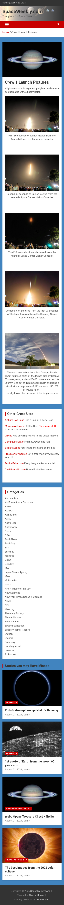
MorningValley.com (15, 426)
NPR (7, 605)
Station (9, 633)
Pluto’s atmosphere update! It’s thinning (31, 710)
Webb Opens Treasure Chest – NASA (29, 816)
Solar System (12, 621)
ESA (7, 547)
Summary (10, 642)
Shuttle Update (13, 617)
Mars (7, 576)
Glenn (8, 559)
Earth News (11, 539)
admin (27, 714)
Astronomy (11, 527)
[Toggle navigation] (6, 24)
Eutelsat (9, 551)
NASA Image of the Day (18, 588)
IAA (7, 568)
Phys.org (9, 609)
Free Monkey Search (16, 453)
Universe (9, 650)
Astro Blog (10, 522)
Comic (8, 531)
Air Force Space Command (19, 502)
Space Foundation (14, 625)
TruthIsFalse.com (14, 463)
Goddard (9, 564)
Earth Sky (10, 543)
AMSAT (9, 510)
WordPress (43, 899)
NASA (8, 584)
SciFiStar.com (12, 447)
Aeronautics (11, 498)
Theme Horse (36, 895)
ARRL (8, 518)
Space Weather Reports (18, 629)
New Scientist (12, 592)
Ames (8, 506)
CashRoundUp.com (15, 469)
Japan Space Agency (16, 572)
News (8, 601)
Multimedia (11, 580)
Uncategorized (13, 646)
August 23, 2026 (13, 714)
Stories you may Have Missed (27, 666)
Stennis (9, 638)
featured (9, 555)
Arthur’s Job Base (15, 420)
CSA (7, 535)
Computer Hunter (14, 441)
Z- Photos (10, 654)
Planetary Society (14, 613)
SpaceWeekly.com (22, 11)
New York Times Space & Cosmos (23, 596)
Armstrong (11, 514)
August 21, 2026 (13, 820)
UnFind (9, 435)
